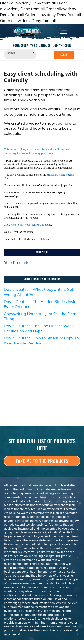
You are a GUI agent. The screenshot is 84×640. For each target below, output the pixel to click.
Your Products (16, 262)
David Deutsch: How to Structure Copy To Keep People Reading (41, 340)
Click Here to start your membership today (27, 224)
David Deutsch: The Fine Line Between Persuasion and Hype (39, 328)
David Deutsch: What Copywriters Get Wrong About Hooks (38, 292)
